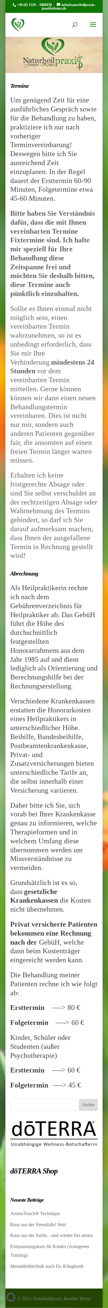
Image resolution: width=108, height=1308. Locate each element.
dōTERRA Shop (34, 1171)
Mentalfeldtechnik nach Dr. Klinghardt (46, 1266)
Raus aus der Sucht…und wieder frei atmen (51, 1235)
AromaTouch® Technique (35, 1213)
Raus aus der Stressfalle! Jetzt (38, 1224)
